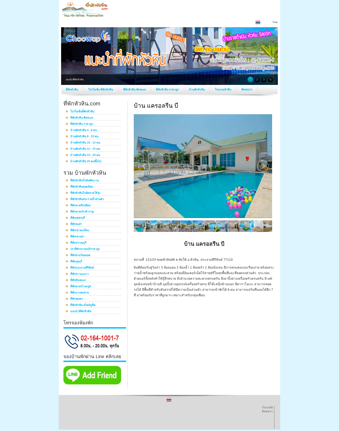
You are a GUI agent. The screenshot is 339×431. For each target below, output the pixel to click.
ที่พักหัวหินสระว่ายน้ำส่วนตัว (87, 199)
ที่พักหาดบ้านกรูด (80, 286)
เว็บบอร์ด (267, 407)
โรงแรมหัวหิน (223, 89)
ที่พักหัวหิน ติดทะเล (134, 89)
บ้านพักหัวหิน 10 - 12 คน (85, 142)
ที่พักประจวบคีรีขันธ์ (82, 267)
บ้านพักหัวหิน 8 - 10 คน (84, 136)
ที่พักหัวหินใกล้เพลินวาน (84, 180)
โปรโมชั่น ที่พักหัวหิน (101, 89)
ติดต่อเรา (247, 89)
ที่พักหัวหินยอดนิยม (81, 187)
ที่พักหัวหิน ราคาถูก (167, 89)
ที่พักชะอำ (76, 224)
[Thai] (169, 401)
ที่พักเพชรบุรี (77, 218)
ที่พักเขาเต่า (77, 236)
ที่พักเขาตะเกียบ (79, 230)
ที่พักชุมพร (76, 299)
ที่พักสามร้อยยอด (80, 255)
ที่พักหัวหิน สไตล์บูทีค (82, 305)
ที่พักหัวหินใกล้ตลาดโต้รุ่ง (85, 193)
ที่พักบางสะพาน (79, 292)
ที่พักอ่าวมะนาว (79, 274)
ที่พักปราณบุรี (78, 243)
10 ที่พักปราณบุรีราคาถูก (85, 249)
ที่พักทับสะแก (78, 280)
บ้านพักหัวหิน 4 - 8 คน (83, 130)
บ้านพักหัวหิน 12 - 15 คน (85, 149)
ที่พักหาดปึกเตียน (80, 205)
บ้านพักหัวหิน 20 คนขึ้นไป (85, 161)
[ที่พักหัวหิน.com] (85, 16)
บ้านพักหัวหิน (197, 89)
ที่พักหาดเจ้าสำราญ (82, 211)
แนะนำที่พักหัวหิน (80, 311)
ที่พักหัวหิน (72, 89)
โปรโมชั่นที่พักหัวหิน (82, 111)
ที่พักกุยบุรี (76, 261)
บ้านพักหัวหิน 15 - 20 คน (85, 155)
